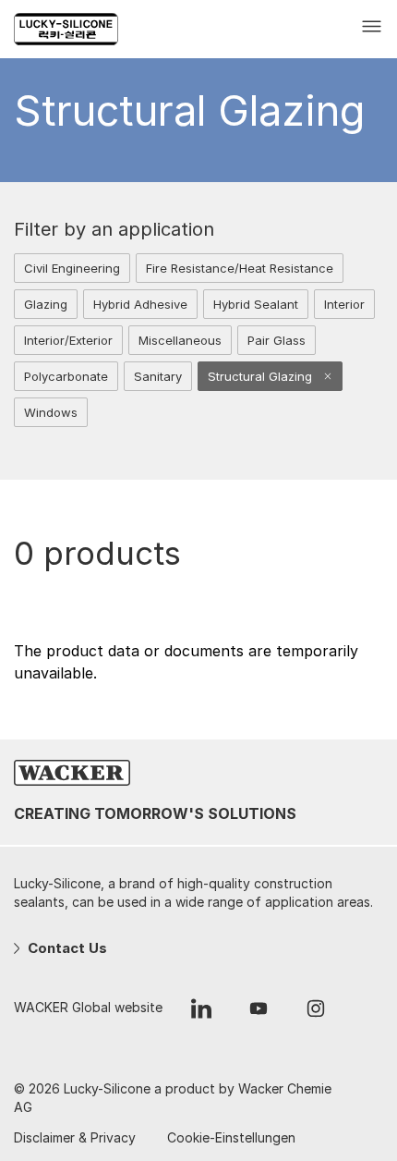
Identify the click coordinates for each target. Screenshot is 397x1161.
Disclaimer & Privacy (75, 1137)
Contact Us (65, 948)
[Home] (81, 29)
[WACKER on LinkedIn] (201, 1013)
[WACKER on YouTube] (258, 1013)
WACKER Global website (88, 1007)
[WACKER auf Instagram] (316, 1013)
